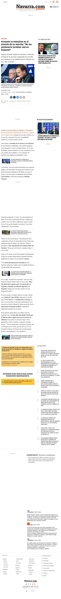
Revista (30, 568)
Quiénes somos (47, 555)
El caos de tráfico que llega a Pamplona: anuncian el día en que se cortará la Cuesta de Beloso (21, 232)
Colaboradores (19, 559)
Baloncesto (18, 571)
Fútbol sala (31, 561)
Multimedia (31, 570)
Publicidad (45, 560)
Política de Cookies (48, 563)
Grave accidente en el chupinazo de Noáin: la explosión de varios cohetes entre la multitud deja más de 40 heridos (50, 384)
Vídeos (30, 574)
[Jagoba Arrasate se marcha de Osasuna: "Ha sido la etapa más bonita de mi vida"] (48, 128)
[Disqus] (43, 486)
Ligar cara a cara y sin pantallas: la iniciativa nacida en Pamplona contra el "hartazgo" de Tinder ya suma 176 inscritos (50, 431)
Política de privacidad (48, 565)
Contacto (45, 558)
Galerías (31, 572)
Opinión (5, 572)
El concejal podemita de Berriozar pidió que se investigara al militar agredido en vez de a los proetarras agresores (50, 421)
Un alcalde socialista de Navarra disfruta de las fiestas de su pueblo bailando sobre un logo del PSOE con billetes (47, 59)
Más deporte (32, 563)
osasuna (6, 101)
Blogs (17, 561)
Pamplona (5, 569)
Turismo (45, 573)
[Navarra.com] (30, 6)
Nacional (30, 565)
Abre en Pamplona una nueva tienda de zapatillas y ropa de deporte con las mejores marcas (22, 337)
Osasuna (17, 565)
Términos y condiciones (46, 455)
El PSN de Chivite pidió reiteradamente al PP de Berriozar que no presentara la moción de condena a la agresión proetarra (49, 364)
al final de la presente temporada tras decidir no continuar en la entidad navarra (17, 132)
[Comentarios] (24, 97)
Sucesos (5, 563)
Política (5, 561)
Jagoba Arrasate (21, 101)
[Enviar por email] (20, 97)
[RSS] (34, 584)
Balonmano (31, 559)
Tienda (45, 575)
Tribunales (5, 565)
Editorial (5, 573)
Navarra (5, 559)
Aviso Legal (46, 568)
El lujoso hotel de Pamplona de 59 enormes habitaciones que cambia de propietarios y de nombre (21, 273)
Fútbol (17, 569)
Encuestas (18, 563)
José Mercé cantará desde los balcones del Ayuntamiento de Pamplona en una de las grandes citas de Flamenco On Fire (50, 402)
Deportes (17, 568)
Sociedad (5, 567)
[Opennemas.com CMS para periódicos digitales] (30, 588)
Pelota (17, 573)
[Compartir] (11, 97)
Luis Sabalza (12, 101)
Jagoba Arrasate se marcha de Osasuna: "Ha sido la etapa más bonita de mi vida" (22, 161)
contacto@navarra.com (9, 365)
